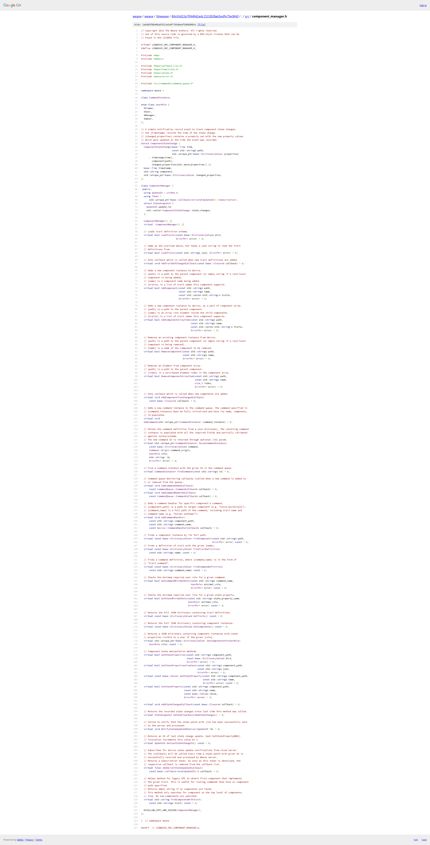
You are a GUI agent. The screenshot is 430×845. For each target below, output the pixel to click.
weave (137, 16)
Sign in (423, 5)
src (247, 16)
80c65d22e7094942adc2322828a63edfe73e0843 (205, 16)
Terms (38, 839)
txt (416, 839)
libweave (162, 16)
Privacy (29, 839)
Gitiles (20, 839)
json (424, 839)
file (201, 24)
